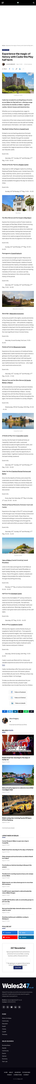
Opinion (4, 1056)
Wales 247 (20, 1079)
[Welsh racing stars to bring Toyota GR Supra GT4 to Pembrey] (18, 805)
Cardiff (4, 1031)
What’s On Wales (6, 1018)
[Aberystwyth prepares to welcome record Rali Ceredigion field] (18, 775)
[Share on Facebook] (9, 68)
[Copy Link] (16, 68)
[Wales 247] (18, 2)
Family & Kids (6, 49)
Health (4, 1026)
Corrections (18, 1074)
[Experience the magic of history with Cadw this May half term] (18, 82)
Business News (6, 1045)
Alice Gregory (11, 64)
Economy (4, 1058)
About (11, 1072)
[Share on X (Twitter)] (12, 68)
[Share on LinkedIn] (19, 68)
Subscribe (18, 967)
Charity (4, 1029)
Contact (26, 1074)
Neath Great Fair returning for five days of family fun (17, 849)
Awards (4, 1048)
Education (5, 1023)
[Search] (33, 3)
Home (3, 45)
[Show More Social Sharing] (23, 68)
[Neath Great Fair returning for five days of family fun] (18, 745)
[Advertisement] (18, 25)
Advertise (18, 1072)
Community (5, 1021)
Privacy (9, 1074)
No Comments (28, 64)
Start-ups (4, 1061)
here (3, 665)
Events (4, 1053)
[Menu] (3, 3)
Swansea (4, 1034)
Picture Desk (26, 1072)
